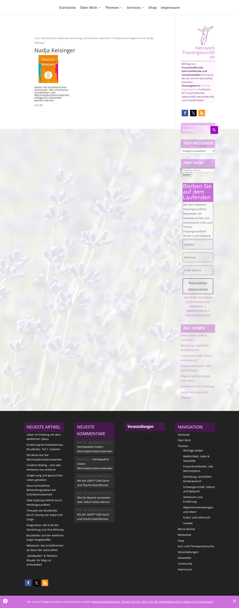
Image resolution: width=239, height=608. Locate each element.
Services (134, 8)
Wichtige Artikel (193, 450)
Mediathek (184, 535)
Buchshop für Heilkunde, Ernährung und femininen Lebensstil (76, 38)
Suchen (186, 174)
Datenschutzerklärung (106, 602)
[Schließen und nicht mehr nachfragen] (234, 602)
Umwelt (185, 398)
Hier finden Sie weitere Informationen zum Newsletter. (198, 301)
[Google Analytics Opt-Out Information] (5, 602)
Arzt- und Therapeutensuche (196, 546)
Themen (112, 8)
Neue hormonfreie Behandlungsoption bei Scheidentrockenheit (41, 490)
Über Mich (88, 8)
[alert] (145, 438)
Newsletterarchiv (196, 310)
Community (185, 563)
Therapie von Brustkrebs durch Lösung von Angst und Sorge (45, 515)
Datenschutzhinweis (198, 315)
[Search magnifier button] (214, 130)
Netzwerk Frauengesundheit (198, 52)
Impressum (170, 8)
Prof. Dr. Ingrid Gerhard (196, 87)
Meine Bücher (186, 529)
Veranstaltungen (188, 552)
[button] (185, 113)
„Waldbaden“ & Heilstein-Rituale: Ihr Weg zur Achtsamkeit (42, 560)
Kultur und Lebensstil (194, 392)
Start (37, 38)
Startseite (67, 8)
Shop (152, 8)
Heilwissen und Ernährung (197, 386)
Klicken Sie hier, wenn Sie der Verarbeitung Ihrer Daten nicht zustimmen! (167, 602)
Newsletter (184, 558)
